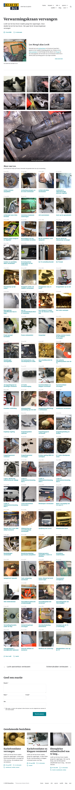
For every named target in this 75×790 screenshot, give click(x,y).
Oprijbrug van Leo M (45, 528)
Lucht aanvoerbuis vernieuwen (27, 504)
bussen (50, 5)
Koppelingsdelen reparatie (26, 432)
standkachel (59, 769)
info (57, 5)
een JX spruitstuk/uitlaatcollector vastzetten (28, 312)
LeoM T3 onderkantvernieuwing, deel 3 (63, 480)
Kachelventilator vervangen (61, 385)
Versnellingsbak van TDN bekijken (62, 602)
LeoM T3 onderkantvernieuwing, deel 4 (11, 505)
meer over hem (59, 58)
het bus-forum (41, 48)
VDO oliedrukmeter (10, 601)
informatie (19, 32)
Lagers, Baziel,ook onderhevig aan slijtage (11, 479)
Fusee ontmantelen (27, 335)
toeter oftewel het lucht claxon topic (46, 578)
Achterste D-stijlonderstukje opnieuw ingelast (61, 191)
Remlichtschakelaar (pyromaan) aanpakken (28, 554)
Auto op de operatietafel (63, 215)
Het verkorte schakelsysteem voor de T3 (63, 361)
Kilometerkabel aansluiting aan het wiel (28, 409)
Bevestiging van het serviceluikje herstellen (28, 239)
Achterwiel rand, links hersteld (10, 215)
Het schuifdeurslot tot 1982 (45, 360)
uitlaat (64, 769)
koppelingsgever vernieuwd (44, 432)
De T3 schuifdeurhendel (46, 262)
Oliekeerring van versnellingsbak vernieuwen (26, 530)
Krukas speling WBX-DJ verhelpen (46, 456)
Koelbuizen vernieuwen (63, 408)
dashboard (8, 767)
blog (60, 7)
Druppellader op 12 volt (63, 287)
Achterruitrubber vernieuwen (44, 190)
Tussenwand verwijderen (60, 578)
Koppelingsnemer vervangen (26, 456)
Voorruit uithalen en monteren (27, 649)
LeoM (9, 656)
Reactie (6, 683)
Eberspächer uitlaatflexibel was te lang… (10, 312)
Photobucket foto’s (62, 528)
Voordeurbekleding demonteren (45, 625)
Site (5, 701)
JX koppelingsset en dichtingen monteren (10, 385)
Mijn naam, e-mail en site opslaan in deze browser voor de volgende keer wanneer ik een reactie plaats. (25, 709)
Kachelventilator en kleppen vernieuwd (45, 385)
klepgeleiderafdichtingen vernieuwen (46, 409)
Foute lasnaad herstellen (8, 335)
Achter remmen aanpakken (8, 190)
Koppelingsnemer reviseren (9, 456)
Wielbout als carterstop (46, 648)
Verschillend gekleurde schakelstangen (28, 602)
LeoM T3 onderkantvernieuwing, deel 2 (46, 480)
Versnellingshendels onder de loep (10, 625)
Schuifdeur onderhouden (60, 554)
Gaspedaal (42, 335)
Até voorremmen (44, 215)
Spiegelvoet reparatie (10, 578)
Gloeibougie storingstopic (8, 360)
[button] (70, 6)
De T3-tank (59, 262)
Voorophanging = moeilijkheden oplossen (11, 649)
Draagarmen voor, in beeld (45, 287)
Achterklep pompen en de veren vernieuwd (28, 190)
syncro (64, 5)
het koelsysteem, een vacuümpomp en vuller (28, 360)
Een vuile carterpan (62, 310)
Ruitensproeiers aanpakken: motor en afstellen (45, 555)
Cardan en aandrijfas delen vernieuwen (10, 262)
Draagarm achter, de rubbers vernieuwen (27, 287)
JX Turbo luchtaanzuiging (26, 385)
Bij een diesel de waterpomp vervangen (63, 239)
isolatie (13, 767)
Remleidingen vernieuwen (8, 554)
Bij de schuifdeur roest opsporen (46, 239)
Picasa (58, 52)
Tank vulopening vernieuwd (26, 578)
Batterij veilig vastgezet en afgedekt (11, 239)
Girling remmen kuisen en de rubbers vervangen (63, 336)
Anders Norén (25, 783)
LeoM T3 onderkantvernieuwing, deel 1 (28, 480)
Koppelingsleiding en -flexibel (63, 432)
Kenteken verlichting (10, 408)
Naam (5, 694)
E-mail (28, 694)
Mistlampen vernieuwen (46, 503)
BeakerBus (11, 783)
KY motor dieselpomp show (63, 456)
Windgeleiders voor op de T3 (63, 649)
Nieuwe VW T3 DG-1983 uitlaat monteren (11, 529)
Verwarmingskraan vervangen (27, 625)
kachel (17, 656)
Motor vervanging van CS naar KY (63, 504)
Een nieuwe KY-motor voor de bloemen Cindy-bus (46, 312)
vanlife (53, 7)
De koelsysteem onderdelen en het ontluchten (27, 263)
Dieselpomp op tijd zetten (9, 287)
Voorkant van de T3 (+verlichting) (62, 625)
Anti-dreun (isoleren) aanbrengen (27, 215)
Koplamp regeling (9, 432)
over (64, 7)
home (44, 5)
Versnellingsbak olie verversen (45, 602)
